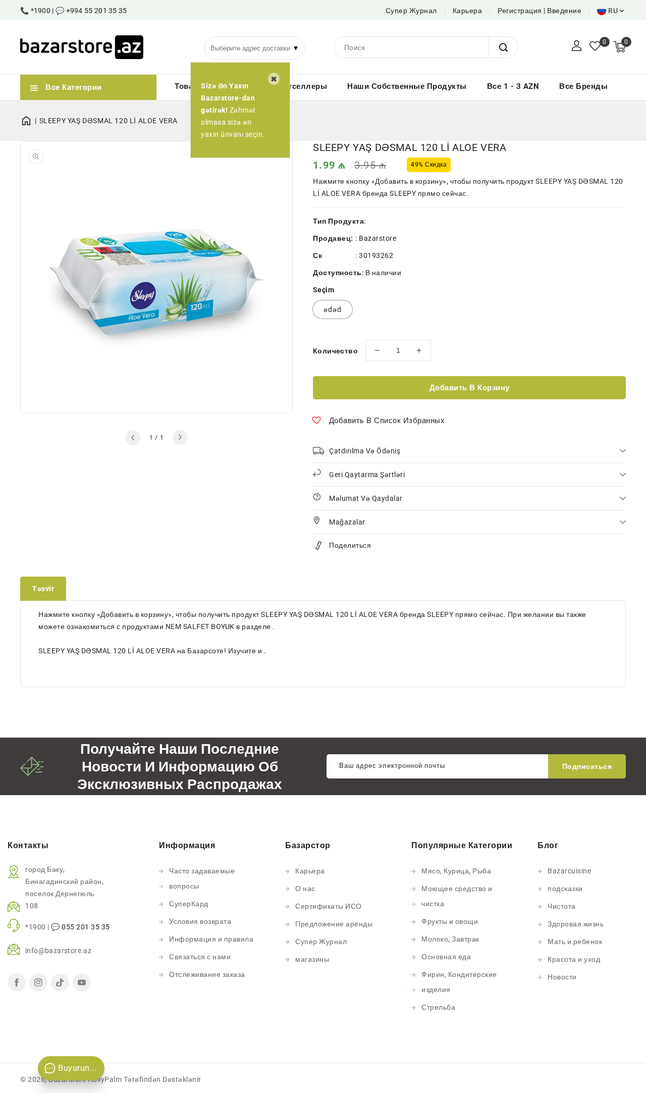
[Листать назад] (132, 437)
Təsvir (43, 589)
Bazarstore (377, 238)
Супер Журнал (411, 11)
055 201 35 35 (86, 927)
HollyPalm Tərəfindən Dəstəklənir (144, 1079)
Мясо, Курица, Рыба (456, 871)
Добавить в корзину (469, 387)
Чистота (562, 906)
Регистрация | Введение (539, 11)
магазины (312, 959)
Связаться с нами (200, 957)
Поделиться (350, 545)
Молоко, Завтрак (450, 939)
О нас (305, 888)
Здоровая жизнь (576, 924)
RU (613, 11)
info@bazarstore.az (58, 951)
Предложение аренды (333, 924)
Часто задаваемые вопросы (202, 878)
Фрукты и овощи (449, 921)
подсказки (565, 888)
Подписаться (587, 766)
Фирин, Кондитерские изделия (459, 982)
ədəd (333, 309)
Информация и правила (211, 939)
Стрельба (438, 1007)
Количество (335, 351)
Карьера (467, 11)
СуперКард (188, 904)
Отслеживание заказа (207, 974)
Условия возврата (200, 921)
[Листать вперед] (180, 437)
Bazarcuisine (569, 871)
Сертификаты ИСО (328, 906)
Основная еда (446, 957)
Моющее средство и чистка (457, 896)
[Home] (29, 121)
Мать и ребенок (575, 942)
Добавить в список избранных (387, 420)
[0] (595, 47)
